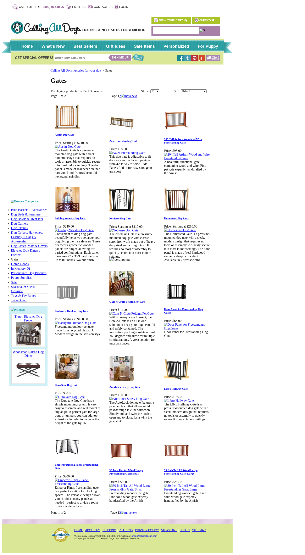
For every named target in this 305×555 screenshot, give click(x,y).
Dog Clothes (19, 228)
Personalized (176, 46)
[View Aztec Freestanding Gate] (127, 153)
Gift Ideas (115, 46)
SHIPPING (109, 530)
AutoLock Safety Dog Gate (124, 386)
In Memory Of (20, 268)
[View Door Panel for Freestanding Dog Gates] (187, 328)
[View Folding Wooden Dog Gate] (74, 230)
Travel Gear (19, 300)
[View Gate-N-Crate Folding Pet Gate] (131, 313)
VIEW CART (169, 530)
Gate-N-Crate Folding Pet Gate (127, 301)
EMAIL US (78, 7)
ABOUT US (92, 530)
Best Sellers (85, 46)
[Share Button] (213, 60)
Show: (145, 91)
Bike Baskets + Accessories (29, 210)
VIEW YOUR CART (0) (173, 20)
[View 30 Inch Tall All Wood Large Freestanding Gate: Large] (187, 489)
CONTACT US (103, 7)
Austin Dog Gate (64, 134)
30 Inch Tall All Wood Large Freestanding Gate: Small (126, 472)
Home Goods (20, 264)
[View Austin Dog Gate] (68, 146)
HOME (78, 530)
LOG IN (185, 530)
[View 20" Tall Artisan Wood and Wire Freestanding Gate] (187, 158)
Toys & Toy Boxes (23, 295)
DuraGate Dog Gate (66, 385)
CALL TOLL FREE (41, 7)
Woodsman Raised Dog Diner (28, 353)
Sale (14, 282)
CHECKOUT (206, 20)
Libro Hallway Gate (176, 388)
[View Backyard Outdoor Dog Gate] (75, 323)
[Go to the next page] (129, 96)
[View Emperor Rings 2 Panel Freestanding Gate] (78, 484)
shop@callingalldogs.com (144, 536)
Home (27, 46)
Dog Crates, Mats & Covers (29, 246)
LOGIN (123, 7)
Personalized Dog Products (28, 273)
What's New (53, 46)
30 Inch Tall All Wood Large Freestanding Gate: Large (181, 472)
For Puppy (208, 46)
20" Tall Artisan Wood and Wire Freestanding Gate (183, 141)
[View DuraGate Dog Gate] (70, 397)
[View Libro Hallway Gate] (179, 400)
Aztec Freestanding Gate (123, 140)
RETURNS (126, 530)
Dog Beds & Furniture (25, 214)
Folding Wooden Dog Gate (70, 218)
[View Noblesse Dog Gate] (123, 230)
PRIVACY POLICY (147, 530)
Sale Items (144, 46)
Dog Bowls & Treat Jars (27, 219)
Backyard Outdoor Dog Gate (72, 311)
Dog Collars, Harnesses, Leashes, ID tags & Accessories (27, 237)
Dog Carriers (19, 223)
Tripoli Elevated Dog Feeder (28, 318)
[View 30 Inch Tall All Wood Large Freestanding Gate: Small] (132, 489)
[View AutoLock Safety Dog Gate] (129, 398)
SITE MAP (199, 530)
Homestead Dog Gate (176, 218)
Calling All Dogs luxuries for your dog (75, 70)
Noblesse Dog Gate (120, 218)
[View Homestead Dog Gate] (180, 230)
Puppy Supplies (21, 277)
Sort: (177, 91)
